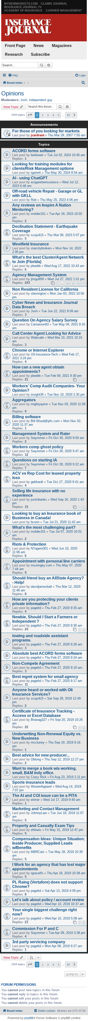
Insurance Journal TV (23, 7)
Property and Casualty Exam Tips (43, 826)
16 (78, 283)
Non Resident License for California (45, 289)
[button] (29, 115)
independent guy (40, 100)
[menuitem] (13, 75)
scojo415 (37, 235)
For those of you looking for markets (46, 131)
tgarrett (36, 172)
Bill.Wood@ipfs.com (45, 421)
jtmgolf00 (37, 279)
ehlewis (36, 830)
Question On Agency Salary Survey (44, 320)
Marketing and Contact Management (45, 809)
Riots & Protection (29, 544)
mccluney (37, 742)
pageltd (36, 608)
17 (83, 283)
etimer (35, 800)
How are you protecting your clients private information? (45, 601)
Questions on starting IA (34, 460)
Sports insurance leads (33, 782)
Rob (33, 200)
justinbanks (39, 499)
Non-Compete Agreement (35, 663)
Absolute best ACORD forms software (47, 653)
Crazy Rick (38, 777)
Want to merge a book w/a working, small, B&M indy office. (44, 770)
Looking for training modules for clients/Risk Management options (43, 166)
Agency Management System (39, 275)
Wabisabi (37, 337)
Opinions (12, 93)
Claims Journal (54, 3)
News (38, 46)
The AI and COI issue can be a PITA (44, 795)
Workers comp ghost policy (37, 447)
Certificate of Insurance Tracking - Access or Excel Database (43, 713)
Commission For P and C (35, 929)
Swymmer (38, 438)
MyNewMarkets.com (21, 3)
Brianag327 (39, 720)
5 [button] (58, 115)
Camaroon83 (40, 324)
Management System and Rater (41, 434)
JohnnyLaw (39, 813)
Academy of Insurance (23, 10)
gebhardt (37, 482)
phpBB (28, 1018)
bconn (35, 522)
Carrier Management (64, 10)
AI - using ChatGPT (30, 178)
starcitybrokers (41, 248)
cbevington (38, 293)
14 (67, 283)
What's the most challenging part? (44, 527)
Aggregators (24, 400)
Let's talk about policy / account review (48, 900)
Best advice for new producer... (40, 755)
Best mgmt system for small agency (45, 677)
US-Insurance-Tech (44, 354)
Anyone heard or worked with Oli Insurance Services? (42, 692)
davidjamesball (41, 586)
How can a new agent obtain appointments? (38, 369)
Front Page (15, 46)
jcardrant (37, 135)
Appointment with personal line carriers (48, 561)
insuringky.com (41, 565)
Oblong (36, 759)
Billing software (26, 417)
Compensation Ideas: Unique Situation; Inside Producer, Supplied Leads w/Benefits (48, 843)
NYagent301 (39, 548)
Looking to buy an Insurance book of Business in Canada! (46, 515)
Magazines (62, 46)
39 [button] (68, 115)
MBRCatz (37, 852)
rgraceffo (37, 873)
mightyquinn (39, 404)
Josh (23, 100)
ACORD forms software (33, 151)
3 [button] (48, 115)
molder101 (38, 214)
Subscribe (40, 54)
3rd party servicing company (38, 942)
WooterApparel (41, 786)
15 (72, 283)
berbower (37, 155)
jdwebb (36, 266)
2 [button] (42, 115)
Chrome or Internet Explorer (38, 350)
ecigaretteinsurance (44, 182)
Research (14, 54)
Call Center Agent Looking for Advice (46, 333)
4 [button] (53, 115)
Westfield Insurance (30, 244)
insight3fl (37, 394)
